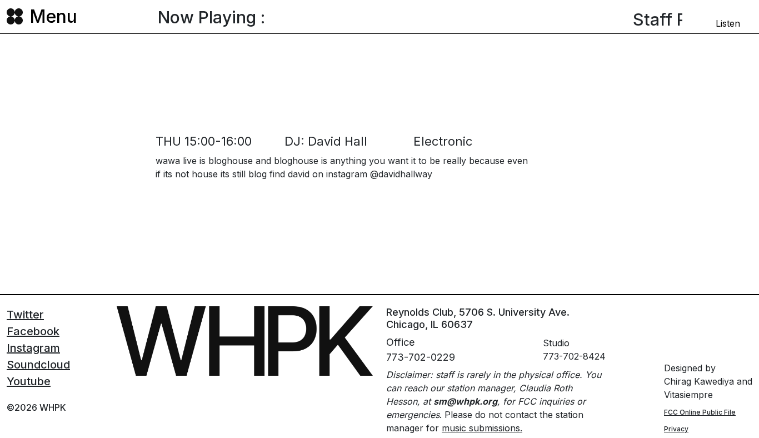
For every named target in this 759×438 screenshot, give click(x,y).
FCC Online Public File (700, 412)
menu (53, 16)
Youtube (29, 381)
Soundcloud (38, 364)
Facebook (33, 331)
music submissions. (482, 428)
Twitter (25, 314)
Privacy (676, 429)
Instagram (33, 348)
